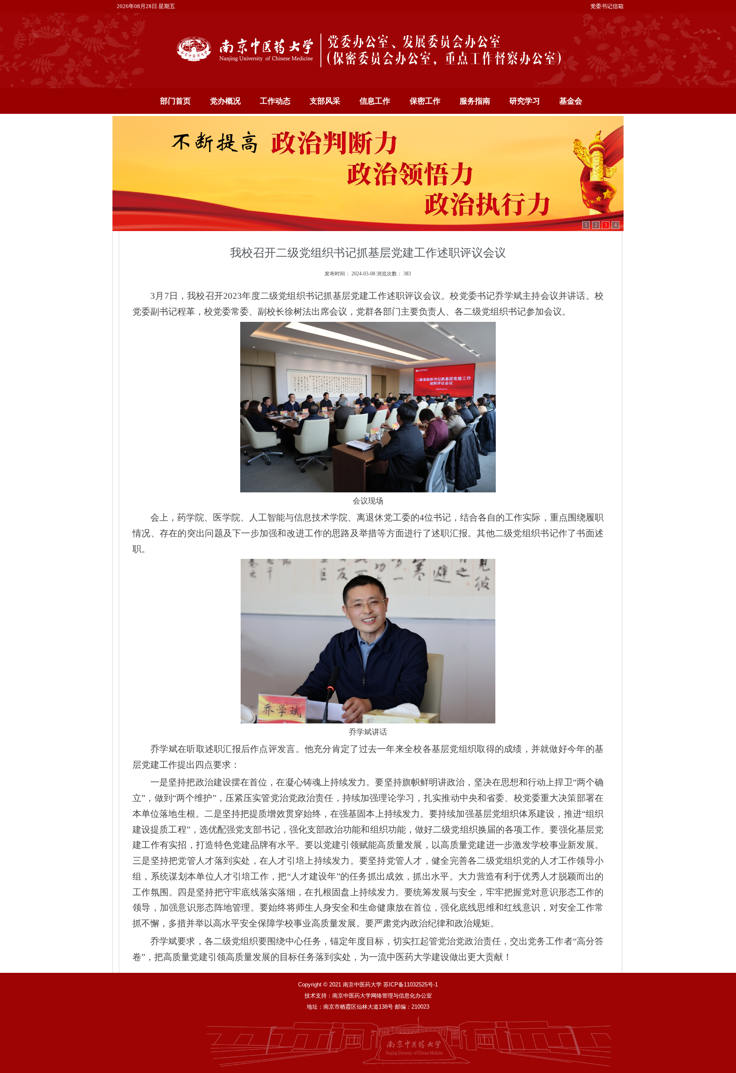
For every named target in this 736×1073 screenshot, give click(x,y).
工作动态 (275, 101)
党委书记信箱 (607, 6)
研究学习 (524, 101)
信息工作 (374, 101)
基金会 (570, 101)
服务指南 (475, 101)
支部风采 (325, 101)
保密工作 (425, 101)
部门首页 (175, 101)
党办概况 (225, 101)
